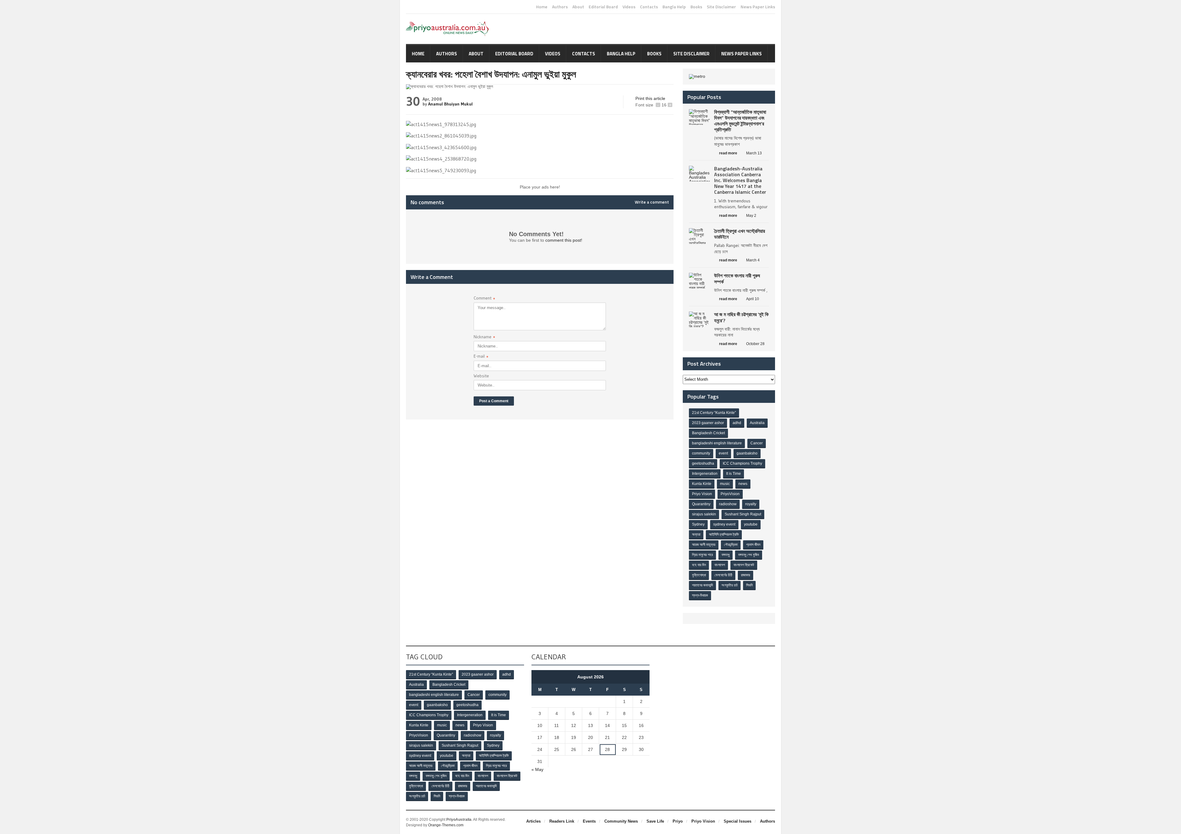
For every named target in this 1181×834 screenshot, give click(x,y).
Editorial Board (603, 7)
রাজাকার (745, 575)
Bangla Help (674, 7)
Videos (628, 7)
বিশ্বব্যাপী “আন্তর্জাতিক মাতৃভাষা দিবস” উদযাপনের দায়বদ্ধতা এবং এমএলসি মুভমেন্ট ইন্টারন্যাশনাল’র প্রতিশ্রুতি (740, 120)
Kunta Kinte (701, 484)
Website (481, 376)
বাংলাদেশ (719, 565)
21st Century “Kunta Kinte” (714, 413)
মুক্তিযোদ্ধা (699, 575)
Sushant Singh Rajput (743, 514)
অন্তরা (696, 534)
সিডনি (749, 585)
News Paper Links (758, 7)
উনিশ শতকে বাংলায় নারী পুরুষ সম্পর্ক (737, 278)
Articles (533, 821)
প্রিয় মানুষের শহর (702, 555)
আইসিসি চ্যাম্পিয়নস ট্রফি (724, 534)
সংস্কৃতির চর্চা (730, 585)
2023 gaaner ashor (708, 423)
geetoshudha (703, 463)
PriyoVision (730, 494)
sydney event (724, 524)
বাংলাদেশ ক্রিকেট (744, 565)
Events (589, 821)
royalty (750, 504)
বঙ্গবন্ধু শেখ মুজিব (748, 555)
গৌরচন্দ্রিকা (731, 544)
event (723, 453)
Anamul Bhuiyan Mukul (450, 104)
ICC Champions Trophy (742, 463)
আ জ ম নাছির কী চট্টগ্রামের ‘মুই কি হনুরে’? (741, 317)
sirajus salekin (704, 514)
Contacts (649, 7)
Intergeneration (705, 473)
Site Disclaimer (721, 7)
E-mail (481, 356)
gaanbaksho (747, 453)
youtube (751, 524)
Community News (621, 821)
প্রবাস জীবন (753, 544)
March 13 (754, 153)
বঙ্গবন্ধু (726, 555)
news (742, 484)
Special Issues (737, 821)
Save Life (655, 821)
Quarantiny (701, 504)
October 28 (755, 344)
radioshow (728, 504)
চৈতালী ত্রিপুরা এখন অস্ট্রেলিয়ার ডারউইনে (739, 233)
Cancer (756, 443)
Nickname (484, 337)
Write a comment (652, 202)
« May (537, 769)
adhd (737, 423)
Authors (560, 7)
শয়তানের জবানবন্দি (702, 585)
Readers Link (561, 821)
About (578, 7)
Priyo (678, 821)
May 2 (751, 215)
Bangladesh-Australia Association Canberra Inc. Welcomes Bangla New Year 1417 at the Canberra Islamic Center (740, 180)
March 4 (753, 260)
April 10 (752, 299)
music (725, 484)
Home (541, 7)
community (701, 453)
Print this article (650, 98)
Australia (757, 423)
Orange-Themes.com (445, 825)
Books (696, 7)
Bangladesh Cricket (708, 433)
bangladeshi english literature (717, 443)
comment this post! (563, 240)
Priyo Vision (702, 494)
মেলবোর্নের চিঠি (723, 575)
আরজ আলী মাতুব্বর (703, 544)
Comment (484, 298)
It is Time (733, 473)
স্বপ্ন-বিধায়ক (700, 595)
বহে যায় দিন (699, 565)
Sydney (698, 524)
